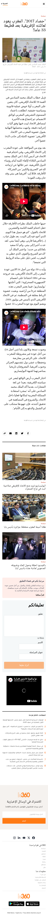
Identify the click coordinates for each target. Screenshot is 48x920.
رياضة (44, 862)
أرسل (24, 821)
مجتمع (44, 854)
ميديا (44, 859)
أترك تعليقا (24, 665)
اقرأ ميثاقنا (40, 595)
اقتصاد (44, 851)
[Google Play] (16, 904)
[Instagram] (14, 837)
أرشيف (44, 888)
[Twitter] (28, 837)
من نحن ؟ (43, 874)
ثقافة (44, 856)
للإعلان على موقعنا (40, 880)
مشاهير (43, 864)
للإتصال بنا (42, 885)
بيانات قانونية (42, 882)
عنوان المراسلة (36, 652)
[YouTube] (24, 837)
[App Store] (33, 904)
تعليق (40, 614)
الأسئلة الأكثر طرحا (40, 877)
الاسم (40, 642)
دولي (44, 867)
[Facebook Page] (33, 837)
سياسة (43, 16)
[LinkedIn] (19, 837)
